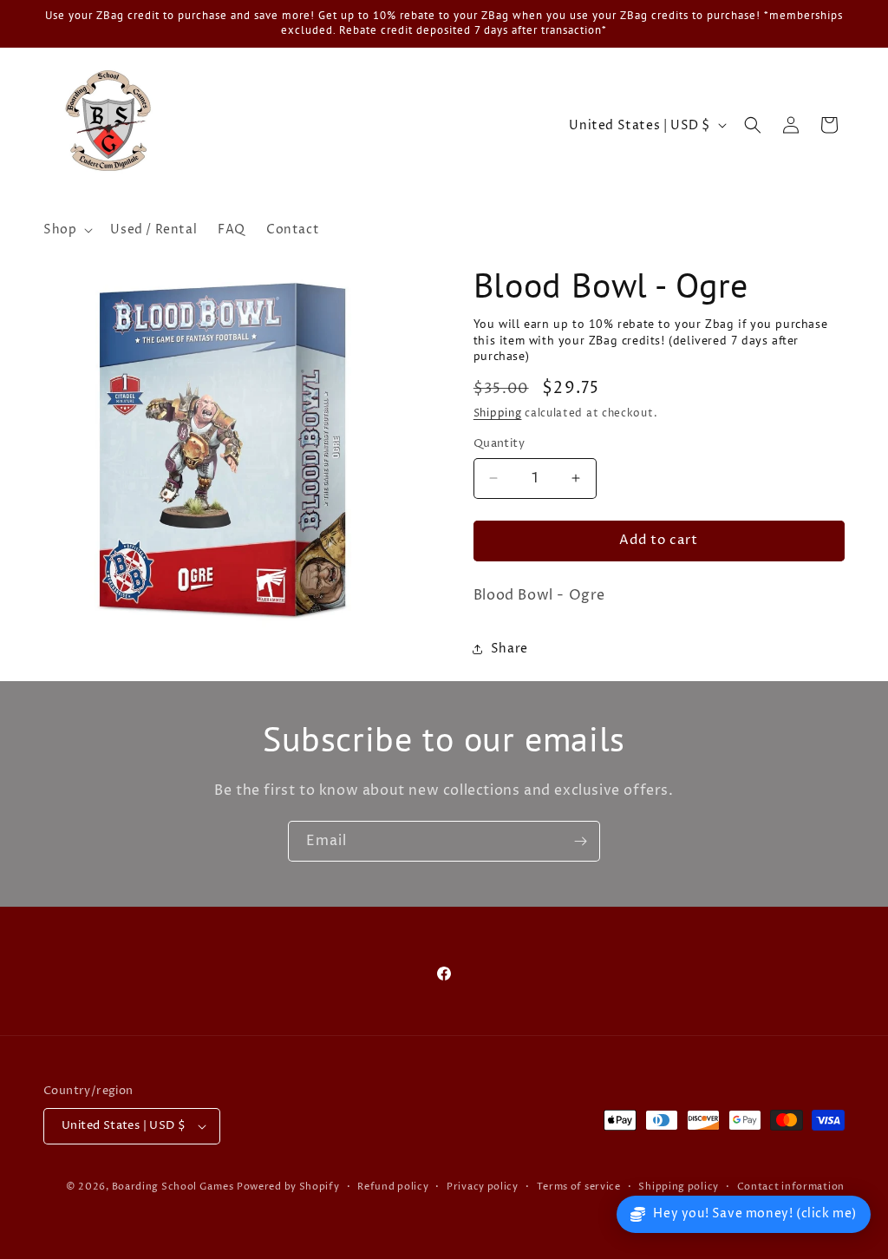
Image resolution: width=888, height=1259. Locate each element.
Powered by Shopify (288, 1186)
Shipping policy (678, 1186)
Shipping (497, 413)
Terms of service (579, 1186)
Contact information (791, 1186)
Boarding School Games (173, 1186)
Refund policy (392, 1186)
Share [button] (509, 648)
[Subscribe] (580, 841)
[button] (66, 230)
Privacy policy (483, 1186)
